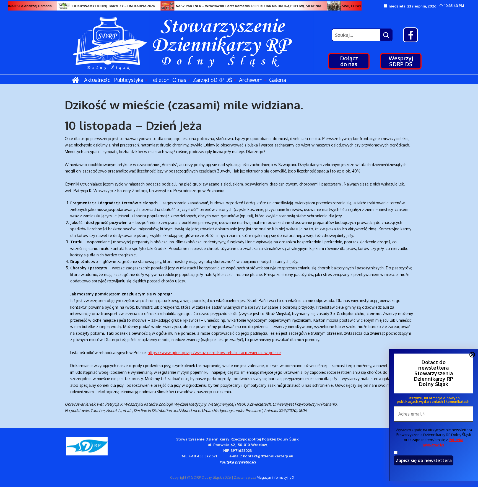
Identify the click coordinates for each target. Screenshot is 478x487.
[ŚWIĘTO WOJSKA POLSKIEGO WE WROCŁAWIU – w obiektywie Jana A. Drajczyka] (329, 6)
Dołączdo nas (349, 61)
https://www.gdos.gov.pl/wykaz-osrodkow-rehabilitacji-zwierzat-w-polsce (214, 352)
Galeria (277, 79)
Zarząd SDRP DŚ (212, 79)
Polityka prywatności (237, 462)
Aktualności (97, 79)
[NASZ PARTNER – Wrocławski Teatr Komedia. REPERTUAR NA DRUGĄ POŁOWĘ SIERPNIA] (162, 6)
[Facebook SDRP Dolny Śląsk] (410, 34)
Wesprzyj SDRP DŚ (401, 61)
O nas (179, 79)
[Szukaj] (386, 35)
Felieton (160, 79)
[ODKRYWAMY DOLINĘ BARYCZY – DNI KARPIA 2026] (59, 6)
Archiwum (250, 79)
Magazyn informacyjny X (275, 477)
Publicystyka (128, 79)
